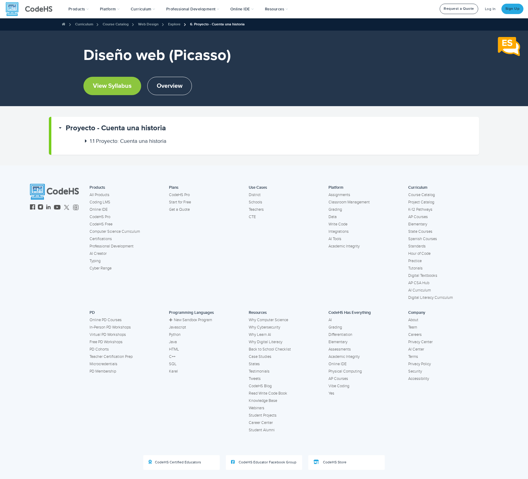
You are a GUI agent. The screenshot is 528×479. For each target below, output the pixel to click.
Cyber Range (101, 268)
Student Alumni (262, 430)
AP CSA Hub (418, 282)
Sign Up (512, 8)
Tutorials (415, 268)
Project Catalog (421, 202)
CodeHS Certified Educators (178, 462)
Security (415, 371)
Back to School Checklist (270, 349)
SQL (173, 364)
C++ (172, 356)
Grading (335, 209)
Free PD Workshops (106, 342)
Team (412, 327)
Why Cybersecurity (264, 327)
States (254, 364)
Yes (331, 393)
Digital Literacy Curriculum (430, 297)
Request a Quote (459, 8)
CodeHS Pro (100, 216)
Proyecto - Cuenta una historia (116, 128)
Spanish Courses (422, 238)
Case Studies (260, 356)
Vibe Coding (338, 386)
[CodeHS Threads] (76, 207)
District (255, 194)
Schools (255, 202)
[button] (78, 9)
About (413, 319)
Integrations (338, 231)
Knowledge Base (263, 400)
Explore (174, 24)
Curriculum (84, 24)
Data (332, 216)
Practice (415, 260)
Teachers (256, 209)
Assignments (339, 194)
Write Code (337, 224)
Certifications (101, 238)
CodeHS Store (334, 462)
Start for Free (180, 202)
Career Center (261, 422)
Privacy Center (420, 342)
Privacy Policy (419, 364)
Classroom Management (349, 202)
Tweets (255, 378)
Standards (417, 246)
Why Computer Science (268, 319)
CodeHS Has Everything (349, 312)
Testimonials (259, 371)
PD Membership (103, 371)
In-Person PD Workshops (110, 327)
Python (175, 334)
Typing (95, 260)
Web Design (148, 24)
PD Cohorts (99, 349)
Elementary (417, 224)
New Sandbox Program (193, 319)
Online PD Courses (106, 319)
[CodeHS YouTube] (57, 207)
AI (330, 319)
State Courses (420, 231)
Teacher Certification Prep (111, 356)
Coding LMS (100, 202)
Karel (173, 371)
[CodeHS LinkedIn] (48, 207)
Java (173, 342)
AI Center (416, 349)
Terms (413, 356)
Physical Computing (345, 371)
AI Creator (98, 253)
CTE (252, 216)
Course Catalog (116, 24)
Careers (415, 334)
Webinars (256, 408)
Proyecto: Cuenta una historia (128, 141)
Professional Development (112, 246)
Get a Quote (179, 209)
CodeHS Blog (260, 386)
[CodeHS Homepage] (31, 9)
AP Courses (418, 216)
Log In (490, 9)
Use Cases (258, 187)
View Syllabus (112, 86)
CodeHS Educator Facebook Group (267, 462)
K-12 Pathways (420, 209)
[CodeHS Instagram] (40, 207)
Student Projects (263, 415)
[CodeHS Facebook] (32, 207)
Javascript (177, 327)
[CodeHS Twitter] (67, 207)
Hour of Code (419, 253)
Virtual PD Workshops (108, 334)
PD (92, 312)
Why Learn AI (260, 334)
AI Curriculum (419, 290)
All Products (99, 194)
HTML (174, 349)
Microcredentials (103, 364)
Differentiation (340, 334)
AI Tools (334, 238)
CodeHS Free (101, 224)
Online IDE (99, 209)
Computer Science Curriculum (115, 231)
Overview (169, 86)
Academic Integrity (344, 246)
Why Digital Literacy (265, 342)
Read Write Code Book (268, 393)
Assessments (339, 349)
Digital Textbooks (422, 275)
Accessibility (418, 378)
